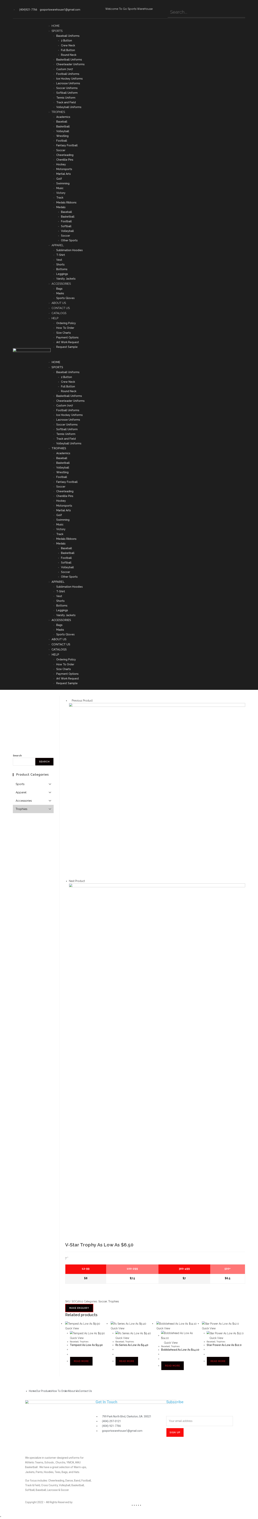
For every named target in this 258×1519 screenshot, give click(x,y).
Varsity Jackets (66, 278)
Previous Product (82, 700)
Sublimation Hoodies (69, 250)
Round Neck (68, 54)
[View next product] (87, 881)
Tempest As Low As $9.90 (86, 1344)
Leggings (62, 273)
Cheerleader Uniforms (70, 64)
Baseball (61, 121)
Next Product (77, 881)
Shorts (60, 264)
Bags (59, 288)
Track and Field (66, 102)
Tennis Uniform (65, 97)
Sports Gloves (65, 298)
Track (59, 197)
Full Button (68, 50)
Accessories (61, 283)
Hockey (61, 164)
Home (56, 26)
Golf (59, 178)
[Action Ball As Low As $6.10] (157, 790)
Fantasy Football (67, 145)
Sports (57, 31)
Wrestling (62, 135)
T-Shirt (60, 254)
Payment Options (67, 337)
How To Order (65, 327)
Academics (63, 116)
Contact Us (61, 308)
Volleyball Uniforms (68, 107)
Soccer (60, 150)
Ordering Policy (66, 323)
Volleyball (62, 131)
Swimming (63, 183)
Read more (81, 1361)
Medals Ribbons (66, 202)
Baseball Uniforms (68, 35)
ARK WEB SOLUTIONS (86, 1502)
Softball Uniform (67, 92)
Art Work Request (67, 342)
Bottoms (61, 269)
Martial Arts (63, 173)
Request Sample (67, 346)
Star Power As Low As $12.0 (224, 1344)
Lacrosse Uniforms (68, 83)
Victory (61, 192)
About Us (59, 303)
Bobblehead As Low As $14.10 (180, 1349)
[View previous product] (70, 700)
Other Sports (69, 240)
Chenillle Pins (64, 159)
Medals (61, 207)
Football (61, 140)
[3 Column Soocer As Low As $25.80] (157, 971)
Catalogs (59, 313)
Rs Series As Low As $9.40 (131, 1344)
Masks (60, 293)
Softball (66, 226)
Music (59, 188)
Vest (59, 259)
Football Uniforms (67, 73)
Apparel (58, 245)
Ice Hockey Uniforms (69, 78)
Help (55, 318)
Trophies (58, 112)
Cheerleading (64, 154)
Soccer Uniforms (67, 88)
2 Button (66, 40)
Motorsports (64, 169)
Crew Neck (68, 45)
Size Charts (63, 332)
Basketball (63, 126)
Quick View (170, 1342)
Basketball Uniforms (69, 59)
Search (17, 755)
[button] (146, 354)
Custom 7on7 (64, 69)
